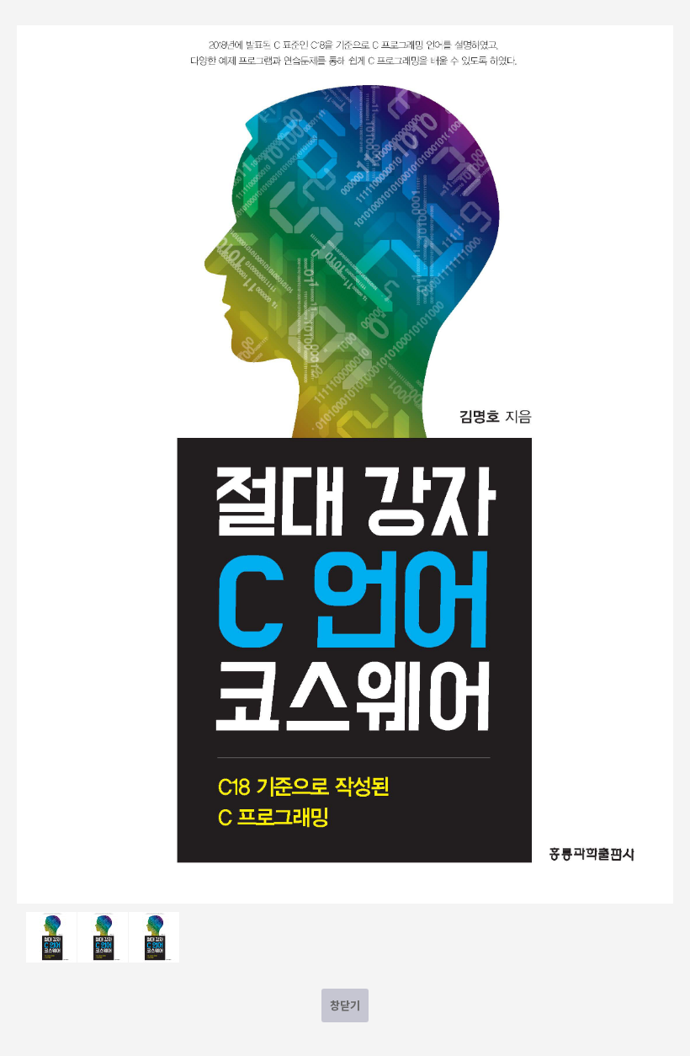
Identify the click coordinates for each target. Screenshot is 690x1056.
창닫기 (345, 1005)
